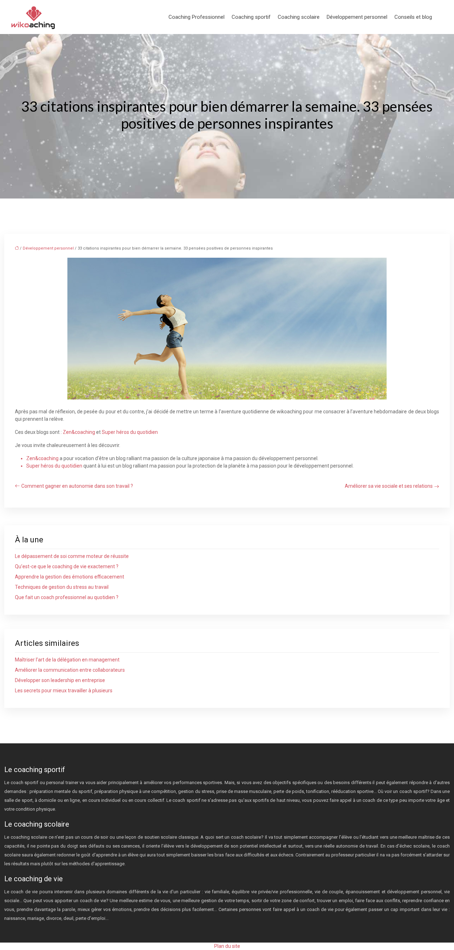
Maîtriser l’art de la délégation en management (67, 660)
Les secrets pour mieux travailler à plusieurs (63, 690)
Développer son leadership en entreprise (60, 680)
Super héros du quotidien (130, 432)
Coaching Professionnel (196, 17)
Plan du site (227, 946)
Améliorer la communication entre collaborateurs (70, 670)
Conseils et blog (413, 17)
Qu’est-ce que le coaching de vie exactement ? (66, 566)
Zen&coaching (79, 432)
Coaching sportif (251, 17)
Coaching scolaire (299, 17)
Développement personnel (357, 17)
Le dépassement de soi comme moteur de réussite (72, 556)
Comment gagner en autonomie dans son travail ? (77, 486)
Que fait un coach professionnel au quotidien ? (66, 597)
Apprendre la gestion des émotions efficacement (69, 577)
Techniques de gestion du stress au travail (62, 587)
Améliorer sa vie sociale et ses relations (389, 486)
